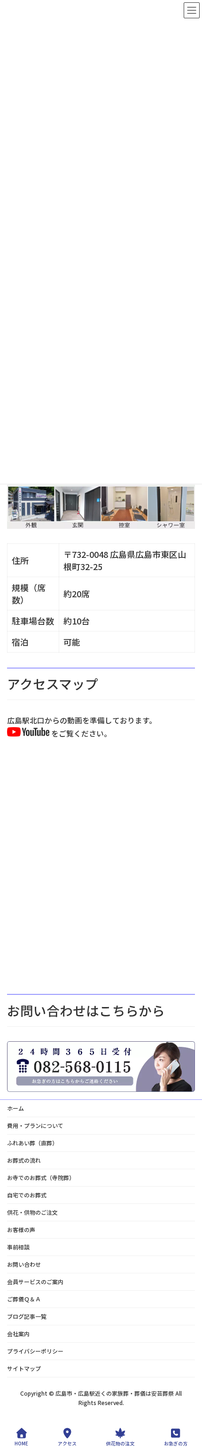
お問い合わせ (24, 1264)
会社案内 (18, 1334)
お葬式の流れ (24, 1160)
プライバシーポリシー (35, 1351)
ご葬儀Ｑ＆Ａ (24, 1299)
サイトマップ (24, 1368)
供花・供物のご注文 (32, 1212)
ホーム (15, 1108)
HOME (21, 1443)
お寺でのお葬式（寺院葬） (41, 1177)
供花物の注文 (120, 1443)
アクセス (67, 1443)
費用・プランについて (35, 1125)
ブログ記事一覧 (27, 1316)
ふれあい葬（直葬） (32, 1143)
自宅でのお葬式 (27, 1195)
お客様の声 (21, 1229)
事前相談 (18, 1247)
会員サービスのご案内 (35, 1282)
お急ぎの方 (175, 1443)
